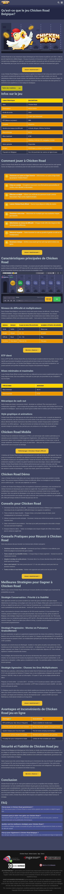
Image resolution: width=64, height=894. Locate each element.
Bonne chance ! (32, 350)
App (39, 854)
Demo (42, 854)
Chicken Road (24, 854)
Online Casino (33, 854)
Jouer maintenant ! (32, 69)
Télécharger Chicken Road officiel (31, 451)
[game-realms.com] (5, 2)
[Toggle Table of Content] (19, 88)
